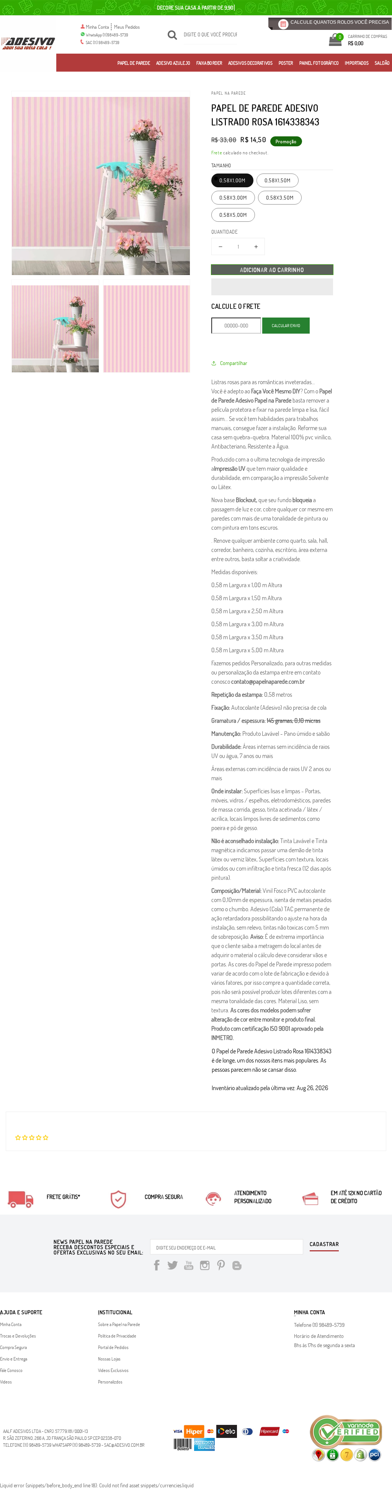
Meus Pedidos (127, 26)
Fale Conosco (11, 1370)
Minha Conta (97, 26)
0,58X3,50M (280, 197)
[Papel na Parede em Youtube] (188, 1266)
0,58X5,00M (233, 214)
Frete (216, 152)
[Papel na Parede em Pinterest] (220, 1266)
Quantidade (224, 231)
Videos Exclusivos (113, 1370)
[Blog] (237, 1266)
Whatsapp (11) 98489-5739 (76, 1445)
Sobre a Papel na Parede (119, 1324)
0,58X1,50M (278, 180)
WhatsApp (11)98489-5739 (107, 35)
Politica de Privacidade (117, 1336)
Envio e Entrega (13, 1359)
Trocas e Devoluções (18, 1336)
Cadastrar (324, 1244)
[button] (272, 286)
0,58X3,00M (233, 197)
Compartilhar (233, 363)
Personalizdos (110, 1382)
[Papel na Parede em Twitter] (172, 1266)
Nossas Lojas (109, 1359)
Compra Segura (13, 1347)
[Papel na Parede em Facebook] (156, 1266)
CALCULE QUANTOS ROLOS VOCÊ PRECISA (340, 22)
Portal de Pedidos (113, 1347)
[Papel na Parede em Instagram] (204, 1266)
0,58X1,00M (232, 180)
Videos (6, 1382)
